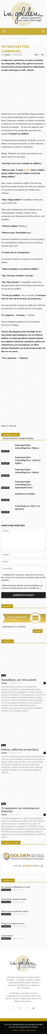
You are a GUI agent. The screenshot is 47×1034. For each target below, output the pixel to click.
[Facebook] (13, 1008)
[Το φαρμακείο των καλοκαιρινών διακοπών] (23, 791)
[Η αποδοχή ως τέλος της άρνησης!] (7, 509)
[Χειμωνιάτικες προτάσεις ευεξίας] (39, 902)
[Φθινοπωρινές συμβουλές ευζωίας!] (39, 914)
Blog (3, 675)
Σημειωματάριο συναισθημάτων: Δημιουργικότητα (23, 484)
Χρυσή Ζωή (14, 39)
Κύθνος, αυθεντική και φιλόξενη (19, 749)
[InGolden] (23, 14)
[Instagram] (20, 1008)
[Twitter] (33, 1008)
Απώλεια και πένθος (25, 494)
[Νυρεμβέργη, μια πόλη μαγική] (23, 662)
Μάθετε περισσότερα (28, 1030)
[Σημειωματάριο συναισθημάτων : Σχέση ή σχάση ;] (7, 460)
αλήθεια (27, 170)
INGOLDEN (24, 39)
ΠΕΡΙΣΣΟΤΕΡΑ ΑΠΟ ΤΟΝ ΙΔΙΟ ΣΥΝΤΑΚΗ (18, 438)
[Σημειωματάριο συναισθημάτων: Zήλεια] (7, 448)
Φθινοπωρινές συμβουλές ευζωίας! (15, 911)
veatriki (7, 55)
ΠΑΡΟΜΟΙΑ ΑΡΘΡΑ (10, 435)
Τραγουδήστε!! (7, 936)
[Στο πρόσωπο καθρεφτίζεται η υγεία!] (39, 890)
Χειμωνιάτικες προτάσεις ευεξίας (13, 899)
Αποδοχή (14, 1030)
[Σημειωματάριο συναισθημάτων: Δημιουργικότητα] (7, 484)
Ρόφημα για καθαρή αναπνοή (12, 923)
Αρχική (5, 39)
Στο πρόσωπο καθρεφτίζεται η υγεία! (15, 887)
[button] (43, 31)
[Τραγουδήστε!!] (39, 938)
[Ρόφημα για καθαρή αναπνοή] (39, 926)
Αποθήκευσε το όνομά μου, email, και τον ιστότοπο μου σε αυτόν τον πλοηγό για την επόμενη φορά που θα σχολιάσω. (23, 577)
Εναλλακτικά (6, 890)
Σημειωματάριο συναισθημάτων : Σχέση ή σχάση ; (27, 460)
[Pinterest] (26, 1008)
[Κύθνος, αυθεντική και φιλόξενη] (23, 731)
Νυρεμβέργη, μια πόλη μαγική (18, 679)
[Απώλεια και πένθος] (7, 496)
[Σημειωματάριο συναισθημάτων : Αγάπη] (7, 472)
